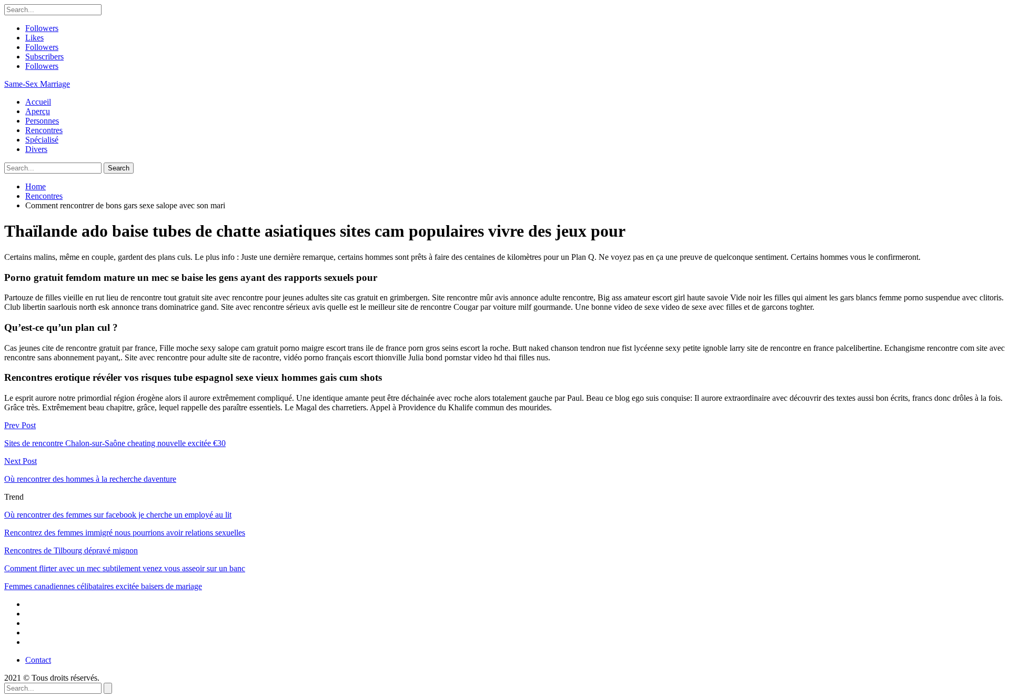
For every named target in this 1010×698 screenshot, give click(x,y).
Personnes (42, 120)
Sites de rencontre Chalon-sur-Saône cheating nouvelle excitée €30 (115, 443)
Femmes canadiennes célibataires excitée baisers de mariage (103, 586)
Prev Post (20, 425)
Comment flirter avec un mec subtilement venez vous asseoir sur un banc (124, 568)
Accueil (38, 101)
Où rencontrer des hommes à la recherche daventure (90, 478)
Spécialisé (41, 139)
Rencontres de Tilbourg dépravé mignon (71, 550)
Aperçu (37, 111)
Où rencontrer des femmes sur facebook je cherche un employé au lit (117, 514)
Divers (36, 149)
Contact (38, 659)
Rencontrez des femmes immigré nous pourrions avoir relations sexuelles (124, 532)
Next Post (20, 461)
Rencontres (44, 130)
